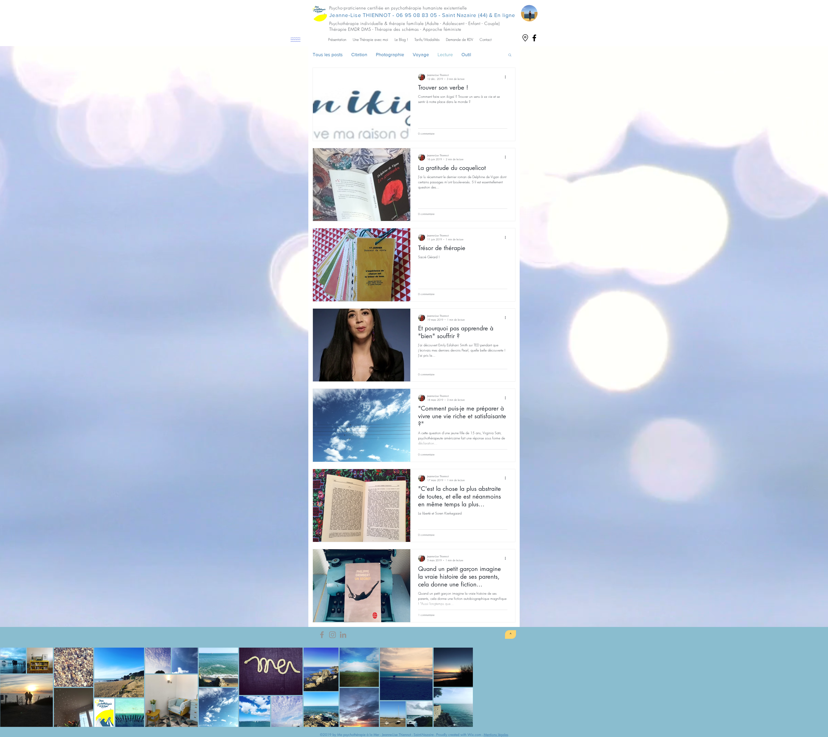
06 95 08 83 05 (416, 15)
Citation (359, 54)
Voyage (421, 54)
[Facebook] (321, 634)
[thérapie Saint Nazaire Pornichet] (534, 37)
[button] (337, 39)
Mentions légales (496, 734)
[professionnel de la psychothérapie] (343, 634)
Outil (466, 54)
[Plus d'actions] (506, 76)
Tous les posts (328, 54)
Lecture (445, 54)
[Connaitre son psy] (332, 634)
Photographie (390, 54)
